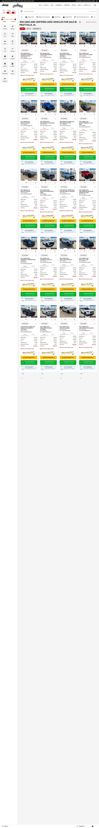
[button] (95, 5)
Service (74, 5)
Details (33, 61)
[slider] (2, 19)
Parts (79, 5)
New (40, 5)
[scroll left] (21, 17)
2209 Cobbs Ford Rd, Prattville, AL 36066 (85, 1)
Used (52, 5)
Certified (8, 10)
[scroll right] (94, 17)
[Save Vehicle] (36, 50)
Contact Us (87, 5)
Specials (45, 5)
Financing (66, 5)
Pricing (24, 61)
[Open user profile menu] (97, 1)
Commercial (58, 5)
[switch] (3, 12)
